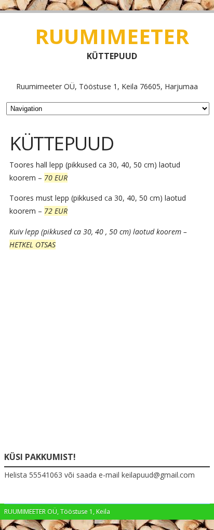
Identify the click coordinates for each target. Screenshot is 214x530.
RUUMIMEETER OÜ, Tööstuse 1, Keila (57, 511)
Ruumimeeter (112, 36)
